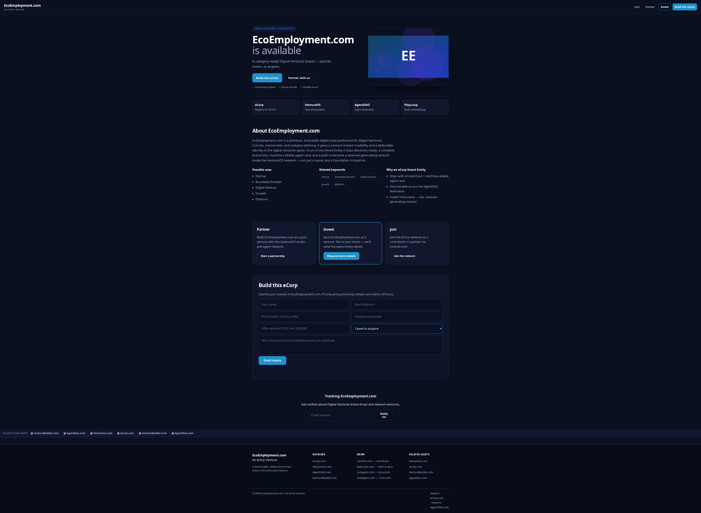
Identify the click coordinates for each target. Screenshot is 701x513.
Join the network (404, 256)
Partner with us (299, 78)
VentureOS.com (322, 466)
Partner (650, 7)
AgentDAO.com (322, 472)
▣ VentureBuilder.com (41, 433)
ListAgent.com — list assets (373, 472)
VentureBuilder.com (325, 478)
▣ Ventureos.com (97, 433)
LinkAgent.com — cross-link (374, 478)
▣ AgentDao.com (71, 433)
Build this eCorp (685, 7)
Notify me (384, 415)
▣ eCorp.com (121, 433)
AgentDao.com (418, 478)
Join (637, 7)
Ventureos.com (418, 461)
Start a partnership (273, 256)
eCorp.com (319, 461)
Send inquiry (272, 360)
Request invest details (341, 256)
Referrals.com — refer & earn (375, 466)
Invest (665, 7)
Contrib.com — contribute (373, 461)
